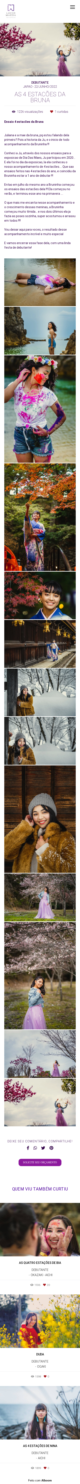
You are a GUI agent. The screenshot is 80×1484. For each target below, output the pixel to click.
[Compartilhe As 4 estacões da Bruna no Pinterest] (51, 1148)
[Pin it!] (52, 297)
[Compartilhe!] (40, 297)
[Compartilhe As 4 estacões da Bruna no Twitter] (43, 1148)
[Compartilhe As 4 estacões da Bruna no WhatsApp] (35, 1148)
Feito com (40, 1480)
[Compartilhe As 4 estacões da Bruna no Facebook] (28, 1148)
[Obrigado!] (27, 297)
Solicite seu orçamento (40, 1162)
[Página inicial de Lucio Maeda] (11, 11)
